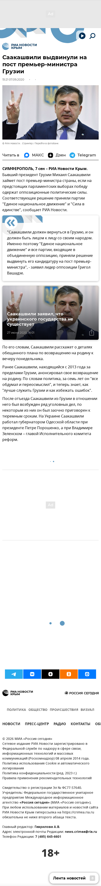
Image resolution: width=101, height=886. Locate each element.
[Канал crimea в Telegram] (14, 674)
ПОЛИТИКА (16, 710)
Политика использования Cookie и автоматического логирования (45, 766)
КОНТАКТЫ (80, 724)
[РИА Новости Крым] (19, 46)
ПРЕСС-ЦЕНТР (37, 724)
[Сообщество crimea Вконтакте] (32, 674)
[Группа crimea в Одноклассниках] (69, 674)
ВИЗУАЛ (87, 710)
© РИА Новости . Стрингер (17, 143)
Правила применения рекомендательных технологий (47, 778)
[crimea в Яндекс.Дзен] (50, 674)
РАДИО (60, 724)
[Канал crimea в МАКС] (87, 674)
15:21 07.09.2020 (13, 79)
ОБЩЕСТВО (37, 710)
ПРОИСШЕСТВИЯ (64, 710)
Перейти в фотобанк (46, 143)
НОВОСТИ (11, 724)
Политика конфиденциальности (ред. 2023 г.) (39, 773)
